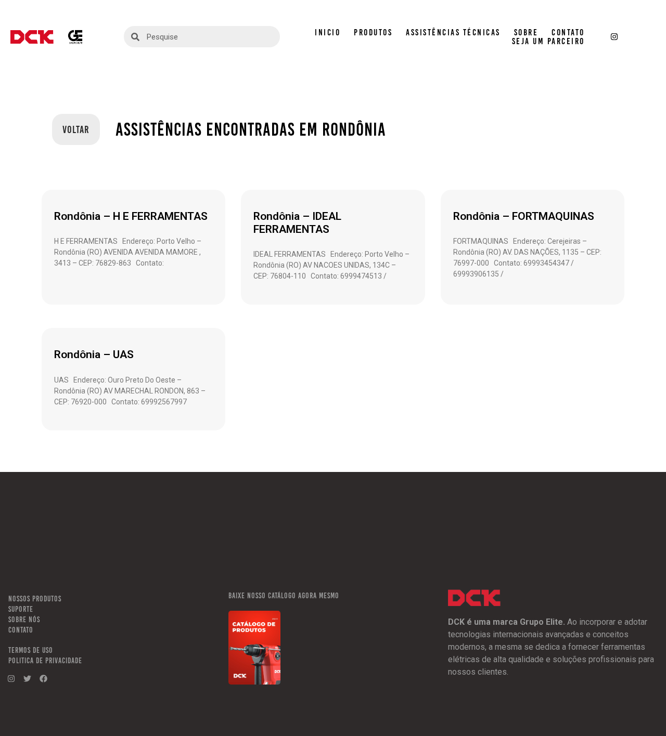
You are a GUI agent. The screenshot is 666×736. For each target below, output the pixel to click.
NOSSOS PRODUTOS (34, 598)
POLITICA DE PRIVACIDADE (45, 660)
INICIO (327, 32)
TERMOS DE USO (30, 650)
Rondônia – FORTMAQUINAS (523, 216)
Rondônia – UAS (94, 354)
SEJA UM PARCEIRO (548, 41)
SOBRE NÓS (24, 619)
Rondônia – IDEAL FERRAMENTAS (297, 222)
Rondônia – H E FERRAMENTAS (131, 216)
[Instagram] (614, 37)
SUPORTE (20, 609)
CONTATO (568, 32)
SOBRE (526, 32)
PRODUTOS (373, 32)
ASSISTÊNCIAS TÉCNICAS (453, 32)
